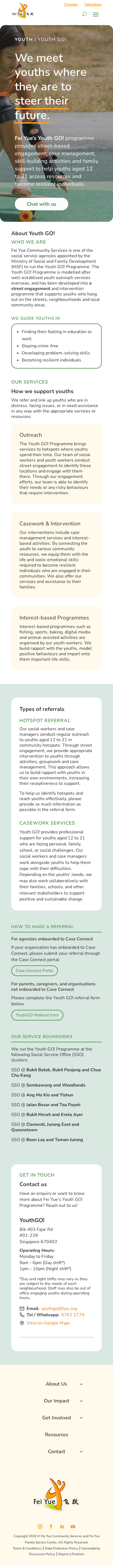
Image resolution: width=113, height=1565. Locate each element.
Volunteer (93, 4)
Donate (71, 4)
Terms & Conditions (27, 1548)
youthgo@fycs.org (59, 1309)
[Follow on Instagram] (40, 1526)
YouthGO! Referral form (37, 1015)
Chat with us (41, 204)
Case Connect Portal (34, 970)
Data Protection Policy (61, 1548)
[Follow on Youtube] (73, 1526)
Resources (56, 1434)
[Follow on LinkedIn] (62, 1526)
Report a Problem (71, 1554)
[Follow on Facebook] (51, 1526)
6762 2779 (72, 1315)
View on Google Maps (48, 1323)
